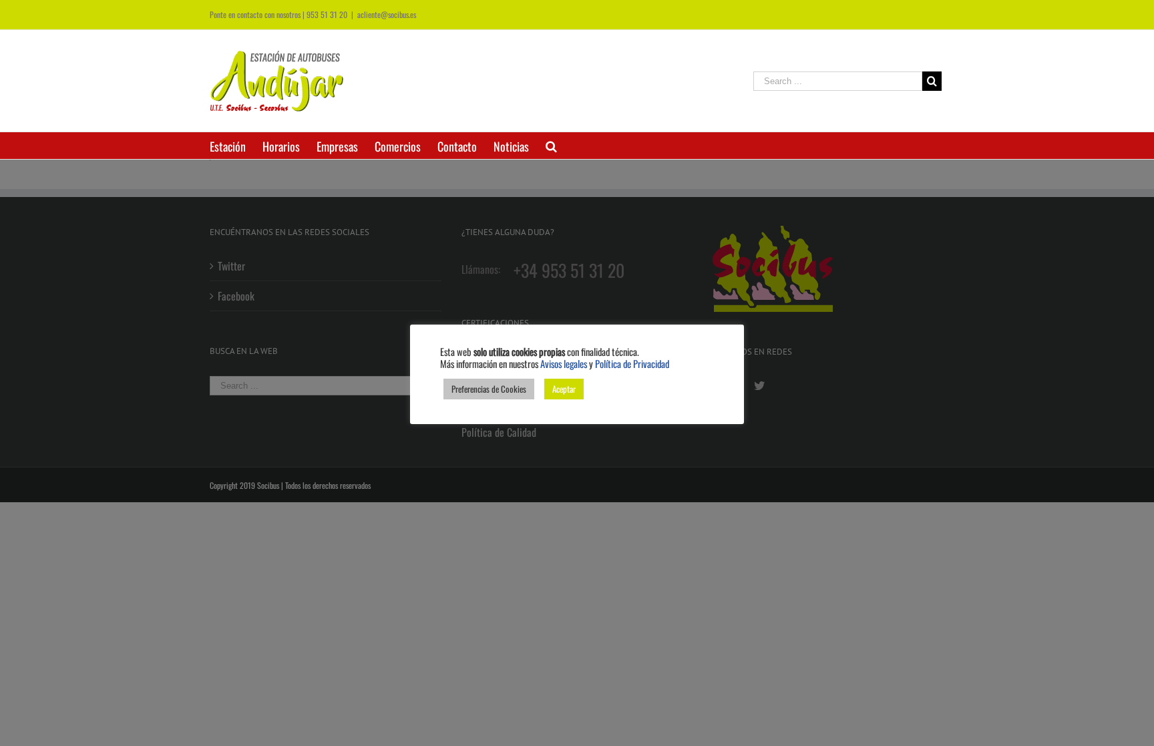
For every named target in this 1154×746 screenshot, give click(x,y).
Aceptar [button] (564, 388)
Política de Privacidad (632, 364)
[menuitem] (236, 145)
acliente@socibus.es (386, 14)
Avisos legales (563, 364)
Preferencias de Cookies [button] (488, 388)
